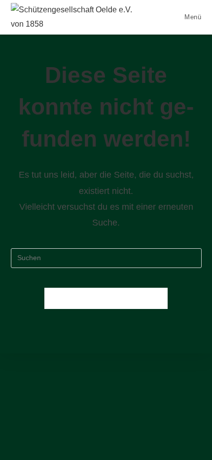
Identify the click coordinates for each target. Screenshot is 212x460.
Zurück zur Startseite (106, 298)
